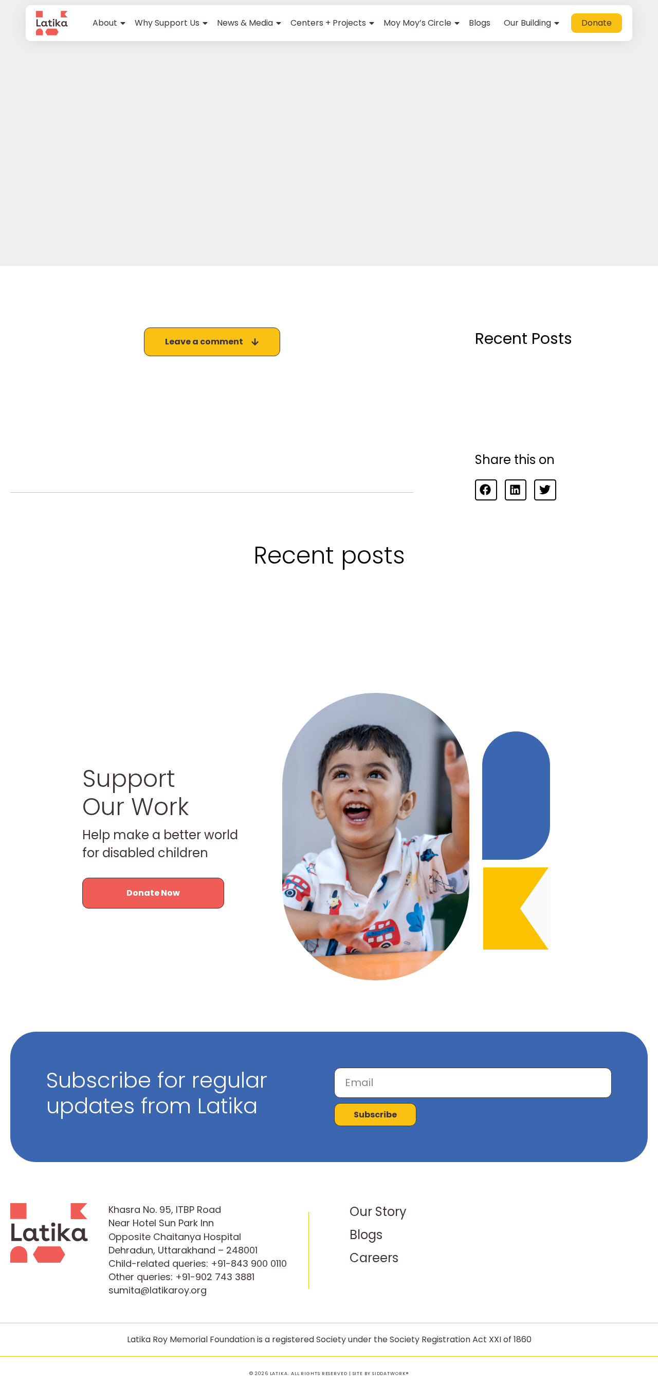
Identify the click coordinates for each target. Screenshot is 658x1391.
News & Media (245, 23)
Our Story (378, 1211)
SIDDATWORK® (390, 1373)
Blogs (479, 23)
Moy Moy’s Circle (417, 23)
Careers (374, 1257)
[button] (486, 489)
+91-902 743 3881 (214, 1276)
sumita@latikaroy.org (157, 1290)
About (105, 23)
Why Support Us (167, 23)
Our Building (527, 23)
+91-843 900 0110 (249, 1263)
